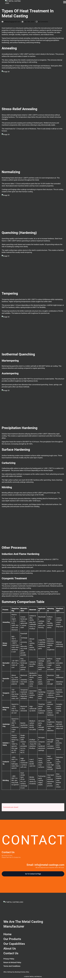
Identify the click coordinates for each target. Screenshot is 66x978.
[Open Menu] (64, 2)
